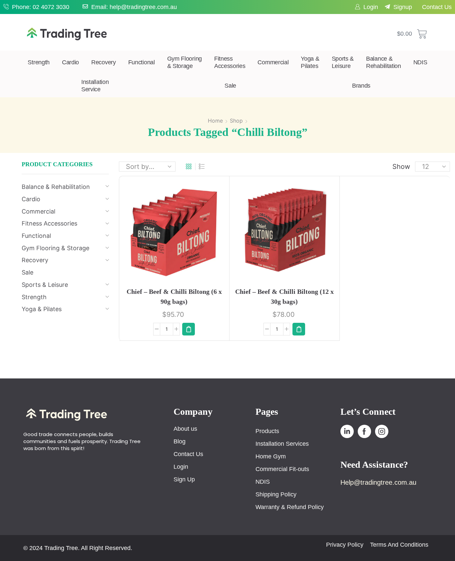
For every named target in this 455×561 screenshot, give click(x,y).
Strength (39, 62)
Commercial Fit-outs (282, 469)
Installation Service (95, 86)
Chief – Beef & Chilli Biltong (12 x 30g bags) (284, 296)
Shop (236, 120)
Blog (180, 441)
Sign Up (184, 479)
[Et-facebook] (364, 431)
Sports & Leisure (343, 62)
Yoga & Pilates (310, 62)
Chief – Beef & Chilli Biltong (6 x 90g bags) (174, 296)
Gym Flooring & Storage (184, 62)
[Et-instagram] (381, 431)
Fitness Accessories (229, 62)
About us (185, 428)
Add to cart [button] (167, 234)
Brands (361, 85)
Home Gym (270, 456)
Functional (141, 62)
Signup (402, 7)
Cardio (70, 62)
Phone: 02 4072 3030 (40, 7)
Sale (230, 85)
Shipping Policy (275, 494)
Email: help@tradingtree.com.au (134, 7)
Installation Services (282, 443)
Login (370, 7)
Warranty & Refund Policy (289, 507)
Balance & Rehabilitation (383, 62)
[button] (188, 329)
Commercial (272, 62)
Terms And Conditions (399, 545)
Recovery (103, 62)
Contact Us (437, 7)
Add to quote (185, 235)
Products (267, 431)
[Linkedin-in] (347, 431)
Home (215, 120)
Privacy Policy (344, 545)
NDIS (420, 62)
